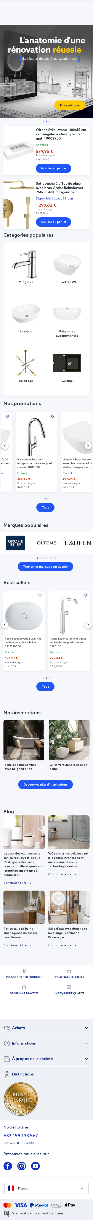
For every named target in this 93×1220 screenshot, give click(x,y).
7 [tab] (53, 558)
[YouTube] (35, 1167)
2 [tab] (47, 499)
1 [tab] (45, 499)
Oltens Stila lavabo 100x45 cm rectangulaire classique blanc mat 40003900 (61, 134)
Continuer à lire (15, 883)
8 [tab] (55, 558)
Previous (4, 445)
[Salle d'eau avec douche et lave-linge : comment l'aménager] (69, 907)
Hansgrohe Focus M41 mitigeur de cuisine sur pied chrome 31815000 (22, 463)
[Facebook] (7, 1167)
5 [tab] (47, 558)
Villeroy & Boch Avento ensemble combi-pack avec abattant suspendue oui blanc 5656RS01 (68, 463)
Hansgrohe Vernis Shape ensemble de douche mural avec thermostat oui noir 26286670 (67, 642)
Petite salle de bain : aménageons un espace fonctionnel (20, 933)
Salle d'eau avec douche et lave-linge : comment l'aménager (67, 933)
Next (88, 445)
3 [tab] (42, 558)
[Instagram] (21, 1167)
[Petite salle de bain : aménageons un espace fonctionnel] (24, 907)
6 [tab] (50, 558)
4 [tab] (45, 558)
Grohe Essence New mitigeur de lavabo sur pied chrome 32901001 (23, 642)
